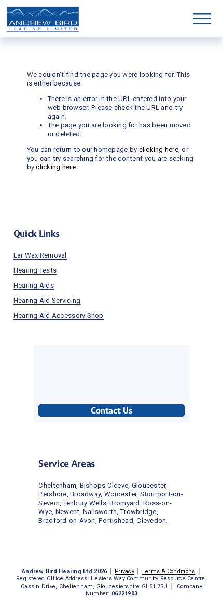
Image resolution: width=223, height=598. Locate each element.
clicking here (158, 149)
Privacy (124, 571)
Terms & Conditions (169, 571)
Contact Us (111, 411)
